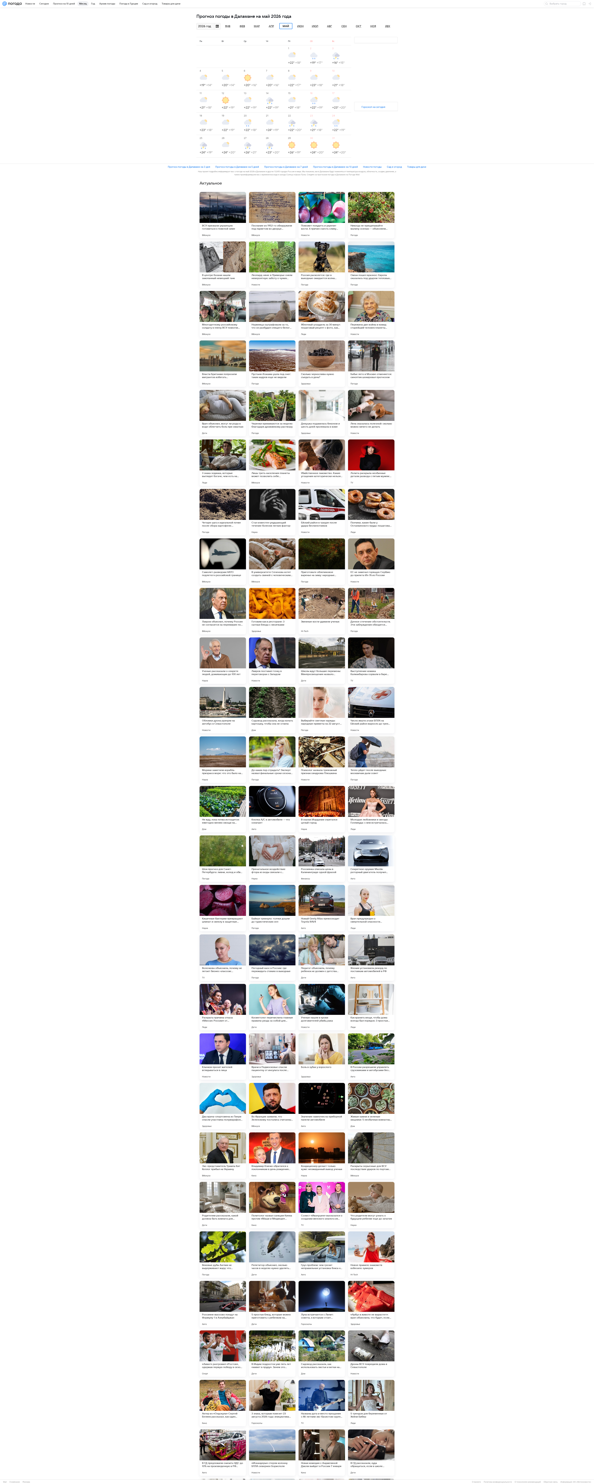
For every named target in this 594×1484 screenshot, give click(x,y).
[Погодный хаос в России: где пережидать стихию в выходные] (272, 957)
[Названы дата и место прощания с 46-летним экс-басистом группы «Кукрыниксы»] (322, 1403)
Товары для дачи (416, 166)
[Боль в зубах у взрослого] (322, 1056)
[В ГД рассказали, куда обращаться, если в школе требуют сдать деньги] (371, 1452)
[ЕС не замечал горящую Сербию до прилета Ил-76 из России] (371, 561)
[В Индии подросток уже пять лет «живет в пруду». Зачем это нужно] (272, 1353)
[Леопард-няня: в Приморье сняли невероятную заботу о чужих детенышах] (272, 264)
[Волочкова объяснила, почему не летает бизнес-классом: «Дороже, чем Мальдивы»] (223, 957)
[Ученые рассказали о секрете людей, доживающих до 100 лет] (223, 660)
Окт (358, 26)
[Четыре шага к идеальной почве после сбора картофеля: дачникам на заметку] (223, 512)
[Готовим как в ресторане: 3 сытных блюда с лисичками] (272, 611)
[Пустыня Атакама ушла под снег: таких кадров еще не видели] (272, 363)
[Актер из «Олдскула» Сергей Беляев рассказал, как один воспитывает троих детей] (223, 1403)
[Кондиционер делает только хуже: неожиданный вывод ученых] (322, 1155)
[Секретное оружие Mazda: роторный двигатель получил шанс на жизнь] (371, 858)
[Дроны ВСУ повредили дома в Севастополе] (371, 1353)
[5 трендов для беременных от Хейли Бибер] (371, 1403)
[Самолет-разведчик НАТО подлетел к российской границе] (223, 561)
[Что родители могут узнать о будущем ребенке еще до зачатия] (371, 1205)
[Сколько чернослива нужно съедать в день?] (322, 363)
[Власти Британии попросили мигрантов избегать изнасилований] (223, 363)
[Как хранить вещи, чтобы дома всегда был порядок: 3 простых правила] (371, 1007)
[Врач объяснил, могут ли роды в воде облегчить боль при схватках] (223, 413)
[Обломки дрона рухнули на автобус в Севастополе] (223, 710)
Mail (5, 1482)
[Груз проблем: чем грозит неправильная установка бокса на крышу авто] (322, 1254)
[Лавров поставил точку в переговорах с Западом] (272, 660)
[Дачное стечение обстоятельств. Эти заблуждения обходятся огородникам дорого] (371, 611)
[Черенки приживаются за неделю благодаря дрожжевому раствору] (272, 413)
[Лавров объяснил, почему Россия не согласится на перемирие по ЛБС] (223, 611)
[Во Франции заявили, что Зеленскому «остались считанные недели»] (272, 1106)
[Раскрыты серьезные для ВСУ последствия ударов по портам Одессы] (371, 1155)
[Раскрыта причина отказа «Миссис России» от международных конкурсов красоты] (223, 1007)
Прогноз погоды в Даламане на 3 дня (189, 166)
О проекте (476, 1482)
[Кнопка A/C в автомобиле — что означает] (272, 809)
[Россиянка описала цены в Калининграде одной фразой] (322, 858)
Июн (300, 26)
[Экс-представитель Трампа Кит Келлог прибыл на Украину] (223, 1155)
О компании (14, 1482)
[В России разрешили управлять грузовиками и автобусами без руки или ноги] (371, 1056)
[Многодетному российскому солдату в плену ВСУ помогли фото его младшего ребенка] (223, 314)
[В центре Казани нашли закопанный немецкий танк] (223, 264)
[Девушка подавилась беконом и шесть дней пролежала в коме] (322, 413)
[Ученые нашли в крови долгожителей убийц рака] (322, 1007)
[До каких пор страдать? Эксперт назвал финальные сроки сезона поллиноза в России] (272, 759)
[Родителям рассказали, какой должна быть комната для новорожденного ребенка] (223, 1205)
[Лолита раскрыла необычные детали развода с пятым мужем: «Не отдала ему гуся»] (371, 462)
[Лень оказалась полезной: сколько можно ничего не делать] (371, 413)
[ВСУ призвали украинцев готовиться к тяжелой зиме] (223, 215)
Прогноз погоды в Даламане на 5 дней (237, 166)
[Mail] (4, 3)
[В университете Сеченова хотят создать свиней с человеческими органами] (272, 561)
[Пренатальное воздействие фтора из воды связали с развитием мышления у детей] (272, 858)
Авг (329, 26)
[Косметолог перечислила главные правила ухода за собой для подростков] (272, 1007)
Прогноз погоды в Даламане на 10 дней (335, 166)
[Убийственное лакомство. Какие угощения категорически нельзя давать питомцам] (322, 462)
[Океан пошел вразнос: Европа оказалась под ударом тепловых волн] (371, 264)
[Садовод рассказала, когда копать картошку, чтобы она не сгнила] (272, 710)
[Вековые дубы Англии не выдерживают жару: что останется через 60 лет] (223, 1254)
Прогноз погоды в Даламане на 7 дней (286, 166)
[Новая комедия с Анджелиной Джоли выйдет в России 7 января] (322, 1452)
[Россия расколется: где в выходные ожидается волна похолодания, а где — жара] (322, 264)
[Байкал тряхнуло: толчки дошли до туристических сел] (272, 908)
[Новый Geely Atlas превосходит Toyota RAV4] (322, 908)
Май (286, 26)
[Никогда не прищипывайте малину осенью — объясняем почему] (371, 215)
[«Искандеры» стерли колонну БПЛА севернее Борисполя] (272, 1452)
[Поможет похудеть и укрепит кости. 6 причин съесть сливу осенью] (322, 215)
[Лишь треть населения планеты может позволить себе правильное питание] (272, 462)
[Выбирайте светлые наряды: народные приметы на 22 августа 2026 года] (322, 710)
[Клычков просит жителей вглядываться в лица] (223, 1056)
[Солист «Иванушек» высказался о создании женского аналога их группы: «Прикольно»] (322, 1205)
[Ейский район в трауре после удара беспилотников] (322, 512)
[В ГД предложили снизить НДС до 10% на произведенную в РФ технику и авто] (223, 1452)
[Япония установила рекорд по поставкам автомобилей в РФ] (371, 957)
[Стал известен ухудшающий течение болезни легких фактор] (272, 512)
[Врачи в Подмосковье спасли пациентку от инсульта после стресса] (272, 1056)
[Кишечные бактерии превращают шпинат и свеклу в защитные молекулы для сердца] (223, 908)
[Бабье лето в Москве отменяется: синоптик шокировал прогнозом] (371, 363)
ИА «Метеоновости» (582, 1482)
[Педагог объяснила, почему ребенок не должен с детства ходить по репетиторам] (322, 957)
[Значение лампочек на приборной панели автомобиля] (322, 1106)
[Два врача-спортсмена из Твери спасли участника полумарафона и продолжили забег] (223, 1106)
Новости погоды (372, 166)
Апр (271, 26)
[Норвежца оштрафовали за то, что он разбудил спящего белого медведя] (272, 314)
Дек (387, 26)
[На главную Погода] (14, 3)
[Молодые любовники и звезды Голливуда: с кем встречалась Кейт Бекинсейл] (371, 809)
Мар (257, 26)
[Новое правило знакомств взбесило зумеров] (371, 1254)
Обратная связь (551, 1482)
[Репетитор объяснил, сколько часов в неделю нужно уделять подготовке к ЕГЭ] (272, 1254)
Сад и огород (394, 166)
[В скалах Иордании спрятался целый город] (322, 809)
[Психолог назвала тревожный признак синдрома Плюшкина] (322, 759)
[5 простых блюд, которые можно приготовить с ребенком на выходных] (272, 1304)
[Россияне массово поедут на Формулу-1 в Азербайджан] (223, 1304)
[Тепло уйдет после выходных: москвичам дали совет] (371, 759)
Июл (315, 26)
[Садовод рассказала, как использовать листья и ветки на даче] (322, 1353)
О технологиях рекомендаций (528, 1482)
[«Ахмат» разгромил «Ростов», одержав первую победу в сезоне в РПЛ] (223, 1353)
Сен (344, 26)
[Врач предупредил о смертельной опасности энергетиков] (371, 908)
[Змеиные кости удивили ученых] (322, 611)
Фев (242, 26)
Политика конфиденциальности (498, 1482)
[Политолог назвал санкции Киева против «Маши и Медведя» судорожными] (272, 1205)
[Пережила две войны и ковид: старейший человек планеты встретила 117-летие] (371, 314)
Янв (227, 26)
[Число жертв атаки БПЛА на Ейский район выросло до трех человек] (371, 710)
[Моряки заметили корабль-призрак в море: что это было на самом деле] (223, 759)
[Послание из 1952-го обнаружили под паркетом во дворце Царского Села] (272, 215)
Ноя (373, 26)
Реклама (26, 1482)
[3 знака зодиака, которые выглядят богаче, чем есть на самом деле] (223, 462)
